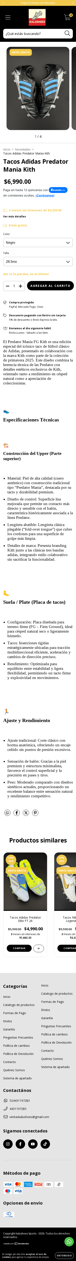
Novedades (23, 149)
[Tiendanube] (16, 1244)
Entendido (64, 1255)
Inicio (6, 149)
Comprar (19, 948)
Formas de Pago (14, 1013)
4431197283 (18, 1109)
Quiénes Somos (14, 1070)
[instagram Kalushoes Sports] (8, 1144)
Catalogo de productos (19, 1005)
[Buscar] (67, 33)
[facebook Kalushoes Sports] (20, 1144)
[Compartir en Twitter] (26, 814)
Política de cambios (16, 1046)
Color (6, 234)
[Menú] (8, 17)
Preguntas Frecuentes (18, 1037)
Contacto (9, 1062)
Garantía (9, 1029)
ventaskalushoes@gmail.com (29, 1117)
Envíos (7, 1021)
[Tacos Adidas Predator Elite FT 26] (38, 948)
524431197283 (20, 1101)
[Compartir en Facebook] (17, 814)
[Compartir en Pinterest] (35, 814)
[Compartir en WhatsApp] (7, 813)
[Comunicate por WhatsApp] (69, 1241)
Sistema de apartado (17, 1078)
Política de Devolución (18, 1054)
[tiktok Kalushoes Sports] (45, 1144)
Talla (6, 253)
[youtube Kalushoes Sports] (33, 1144)
